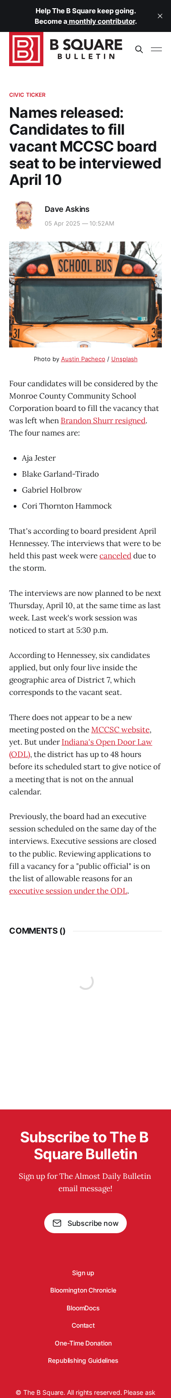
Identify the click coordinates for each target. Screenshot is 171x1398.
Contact (83, 1325)
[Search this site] (139, 49)
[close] (160, 16)
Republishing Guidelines (83, 1360)
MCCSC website (120, 730)
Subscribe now (93, 1223)
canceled (115, 556)
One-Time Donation (83, 1343)
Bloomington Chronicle (83, 1290)
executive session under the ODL (68, 891)
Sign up (83, 1273)
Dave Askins (67, 209)
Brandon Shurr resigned (103, 420)
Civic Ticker (27, 94)
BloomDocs (83, 1308)
